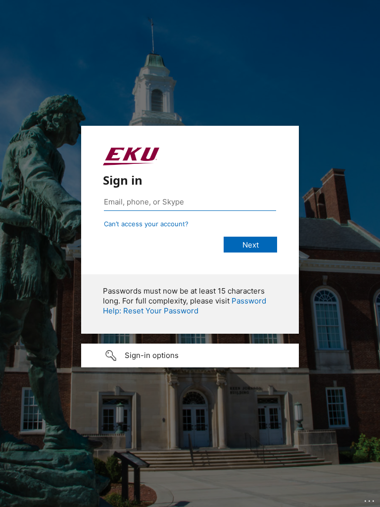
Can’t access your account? (146, 224)
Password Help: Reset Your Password (184, 305)
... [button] (370, 499)
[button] (190, 355)
